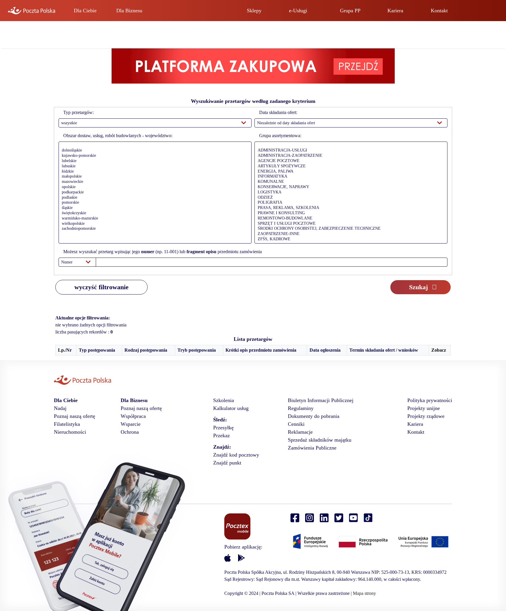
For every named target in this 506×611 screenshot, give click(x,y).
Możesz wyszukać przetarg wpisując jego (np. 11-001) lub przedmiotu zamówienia (162, 251)
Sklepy (254, 10)
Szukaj (418, 287)
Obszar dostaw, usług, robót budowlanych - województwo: (117, 135)
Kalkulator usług (231, 408)
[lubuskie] (153, 166)
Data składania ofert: (278, 112)
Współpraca (133, 416)
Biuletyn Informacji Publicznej (320, 400)
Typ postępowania (97, 350)
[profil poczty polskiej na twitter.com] (338, 518)
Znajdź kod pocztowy (236, 455)
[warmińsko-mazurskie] (153, 218)
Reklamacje (300, 432)
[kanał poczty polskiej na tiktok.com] (368, 518)
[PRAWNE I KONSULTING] (349, 213)
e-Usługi (298, 10)
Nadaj (60, 408)
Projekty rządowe (426, 416)
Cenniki (296, 424)
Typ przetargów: (78, 112)
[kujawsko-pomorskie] (153, 156)
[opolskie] (153, 187)
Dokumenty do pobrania (313, 416)
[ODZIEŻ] (349, 197)
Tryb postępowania (196, 350)
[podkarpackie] (153, 192)
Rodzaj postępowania (145, 350)
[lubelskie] (153, 161)
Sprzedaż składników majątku (319, 440)
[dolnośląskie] (153, 150)
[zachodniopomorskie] (153, 229)
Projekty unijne (423, 408)
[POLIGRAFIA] (349, 202)
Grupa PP (350, 10)
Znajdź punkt (227, 463)
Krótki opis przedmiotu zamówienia (260, 350)
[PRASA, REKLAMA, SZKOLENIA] (349, 208)
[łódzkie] (153, 171)
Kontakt (439, 10)
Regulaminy (301, 408)
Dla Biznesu (129, 10)
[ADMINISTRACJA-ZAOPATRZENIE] (349, 156)
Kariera (395, 10)
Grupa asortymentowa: (280, 135)
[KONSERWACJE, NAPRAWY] (349, 187)
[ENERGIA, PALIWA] (349, 171)
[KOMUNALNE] (349, 182)
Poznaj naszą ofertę (74, 416)
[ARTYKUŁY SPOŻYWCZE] (349, 166)
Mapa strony (364, 593)
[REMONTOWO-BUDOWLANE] (349, 218)
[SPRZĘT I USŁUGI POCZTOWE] (349, 224)
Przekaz (221, 435)
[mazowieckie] (153, 182)
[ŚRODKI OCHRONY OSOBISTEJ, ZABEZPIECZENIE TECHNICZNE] (349, 229)
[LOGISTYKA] (349, 192)
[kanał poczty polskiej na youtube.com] (353, 518)
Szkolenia (223, 400)
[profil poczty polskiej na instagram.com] (309, 518)
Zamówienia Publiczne (312, 448)
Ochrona (130, 432)
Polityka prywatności (429, 400)
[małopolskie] (153, 176)
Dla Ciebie (85, 10)
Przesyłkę (223, 427)
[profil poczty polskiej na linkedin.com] (324, 518)
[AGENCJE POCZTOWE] (349, 161)
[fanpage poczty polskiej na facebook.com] (294, 518)
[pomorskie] (153, 202)
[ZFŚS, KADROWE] (349, 239)
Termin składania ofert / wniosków (383, 350)
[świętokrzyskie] (153, 213)
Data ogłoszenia (325, 350)
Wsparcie (131, 424)
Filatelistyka (67, 424)
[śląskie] (153, 208)
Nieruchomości (70, 432)
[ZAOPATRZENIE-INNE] (349, 234)
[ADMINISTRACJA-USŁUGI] (349, 150)
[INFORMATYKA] (349, 176)
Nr (69, 350)
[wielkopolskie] (153, 224)
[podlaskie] (153, 197)
